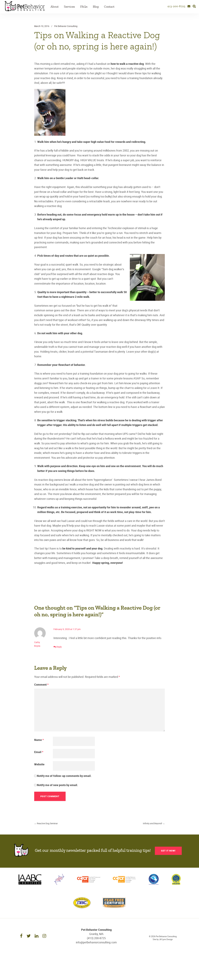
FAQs (84, 6)
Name (39, 740)
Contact (109, 6)
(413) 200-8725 (96, 938)
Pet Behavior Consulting (65, 26)
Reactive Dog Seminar (46, 823)
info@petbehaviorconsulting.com (96, 942)
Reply (59, 646)
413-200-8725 (176, 6)
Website (39, 764)
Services (69, 6)
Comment (41, 684)
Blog (96, 6)
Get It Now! (168, 850)
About (55, 6)
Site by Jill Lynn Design (163, 939)
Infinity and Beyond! (154, 823)
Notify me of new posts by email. (57, 785)
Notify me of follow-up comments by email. (64, 776)
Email (38, 752)
